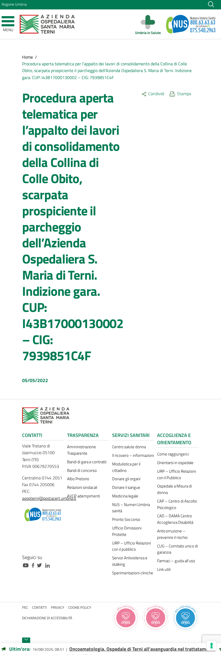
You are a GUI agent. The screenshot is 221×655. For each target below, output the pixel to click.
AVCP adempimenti (83, 496)
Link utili (164, 569)
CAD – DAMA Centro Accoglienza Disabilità (175, 519)
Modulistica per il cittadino (126, 467)
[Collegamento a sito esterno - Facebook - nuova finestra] (34, 564)
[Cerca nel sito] (211, 4)
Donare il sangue (126, 487)
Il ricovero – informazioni (133, 455)
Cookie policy (79, 607)
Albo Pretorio (78, 479)
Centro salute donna (129, 447)
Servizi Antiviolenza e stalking (129, 561)
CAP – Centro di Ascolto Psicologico (177, 504)
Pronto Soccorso (126, 519)
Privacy (57, 607)
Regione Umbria (14, 4)
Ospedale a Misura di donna (174, 489)
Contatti (39, 607)
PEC (25, 607)
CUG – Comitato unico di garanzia (177, 549)
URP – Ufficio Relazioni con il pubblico (131, 546)
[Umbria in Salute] (149, 24)
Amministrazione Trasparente (81, 450)
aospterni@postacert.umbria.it (49, 498)
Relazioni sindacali (82, 487)
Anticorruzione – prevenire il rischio (172, 534)
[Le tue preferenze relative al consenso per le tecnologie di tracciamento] (211, 645)
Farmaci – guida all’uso (176, 561)
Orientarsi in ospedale (175, 463)
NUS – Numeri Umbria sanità (131, 507)
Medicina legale (125, 496)
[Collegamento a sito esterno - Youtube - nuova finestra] (27, 564)
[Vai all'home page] (47, 23)
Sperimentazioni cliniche (132, 573)
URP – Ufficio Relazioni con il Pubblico (176, 474)
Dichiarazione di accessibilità (47, 618)
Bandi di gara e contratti (86, 462)
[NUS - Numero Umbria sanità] (191, 24)
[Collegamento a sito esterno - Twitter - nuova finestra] (40, 564)
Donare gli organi (126, 479)
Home (27, 57)
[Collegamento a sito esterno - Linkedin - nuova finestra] (48, 564)
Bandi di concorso (82, 470)
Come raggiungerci (173, 454)
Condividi (156, 93)
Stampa (184, 93)
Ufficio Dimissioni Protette (126, 531)
